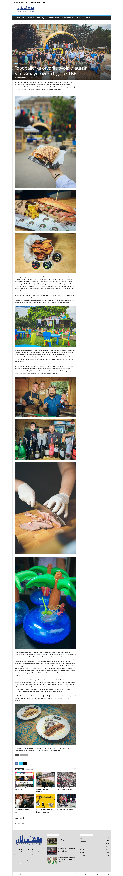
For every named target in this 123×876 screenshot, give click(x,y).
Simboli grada (54, 18)
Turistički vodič (67, 18)
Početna (16, 22)
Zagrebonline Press (21, 77)
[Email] (25, 763)
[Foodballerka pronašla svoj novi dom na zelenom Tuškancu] (66, 779)
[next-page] (75, 769)
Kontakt (70, 874)
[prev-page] (73, 769)
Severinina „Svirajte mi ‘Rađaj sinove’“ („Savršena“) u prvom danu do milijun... (67, 850)
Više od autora (29, 769)
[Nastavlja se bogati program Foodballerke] (66, 801)
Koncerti (82, 847)
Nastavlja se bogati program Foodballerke (65, 810)
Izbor (16, 63)
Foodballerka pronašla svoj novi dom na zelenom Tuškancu (66, 788)
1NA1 (78, 18)
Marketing (106, 874)
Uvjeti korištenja (78, 874)
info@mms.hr (28, 860)
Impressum (99, 874)
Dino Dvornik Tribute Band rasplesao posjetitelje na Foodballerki (44, 789)
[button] (108, 18)
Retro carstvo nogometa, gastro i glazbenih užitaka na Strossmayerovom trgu (45, 810)
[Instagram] (109, 2)
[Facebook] (106, 2)
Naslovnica (20, 18)
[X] (21, 763)
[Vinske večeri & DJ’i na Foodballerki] (24, 779)
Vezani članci (19, 769)
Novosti (29, 18)
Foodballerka (24, 754)
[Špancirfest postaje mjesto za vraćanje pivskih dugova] (52, 860)
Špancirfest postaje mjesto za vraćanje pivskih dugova (67, 858)
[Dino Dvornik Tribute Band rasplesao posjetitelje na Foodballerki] (45, 779)
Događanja (41, 18)
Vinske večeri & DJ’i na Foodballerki (21, 788)
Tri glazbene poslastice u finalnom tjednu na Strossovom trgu (24, 810)
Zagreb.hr (82, 855)
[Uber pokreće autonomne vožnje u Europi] (52, 841)
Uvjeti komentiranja (89, 874)
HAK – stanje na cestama (38, 2)
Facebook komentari (19, 823)
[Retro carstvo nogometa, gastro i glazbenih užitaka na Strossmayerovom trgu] (45, 801)
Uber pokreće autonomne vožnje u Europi (65, 840)
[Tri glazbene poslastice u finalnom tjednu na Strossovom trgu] (24, 801)
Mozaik (87, 18)
